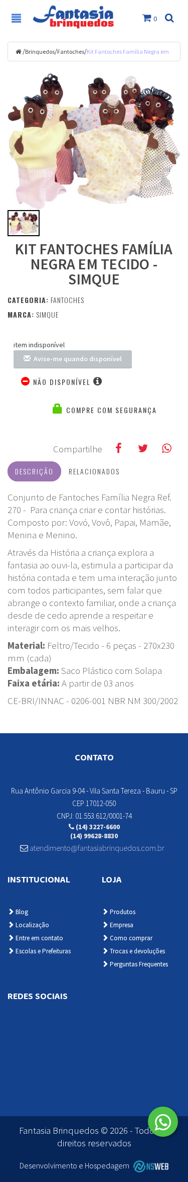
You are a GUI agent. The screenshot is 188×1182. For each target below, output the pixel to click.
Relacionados (94, 471)
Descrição (34, 471)
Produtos (121, 912)
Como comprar (130, 938)
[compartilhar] (118, 448)
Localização (31, 925)
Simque (47, 314)
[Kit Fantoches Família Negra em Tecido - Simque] (94, 140)
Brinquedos (40, 51)
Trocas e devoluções (136, 951)
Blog (21, 912)
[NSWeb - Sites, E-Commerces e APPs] (149, 1165)
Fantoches (70, 51)
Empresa (120, 925)
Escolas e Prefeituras (42, 951)
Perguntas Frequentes (138, 964)
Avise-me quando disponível (76, 358)
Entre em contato (38, 938)
